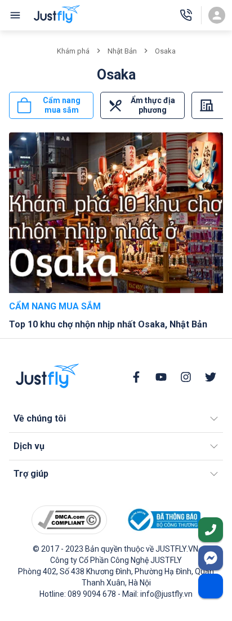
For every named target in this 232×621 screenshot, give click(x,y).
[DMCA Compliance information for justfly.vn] (69, 519)
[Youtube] (161, 377)
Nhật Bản (122, 51)
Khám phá (73, 51)
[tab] (51, 105)
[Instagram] (185, 377)
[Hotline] (186, 15)
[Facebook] (136, 377)
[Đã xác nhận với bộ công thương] (162, 520)
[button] (116, 418)
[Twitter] (210, 377)
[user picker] (217, 15)
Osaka (165, 51)
